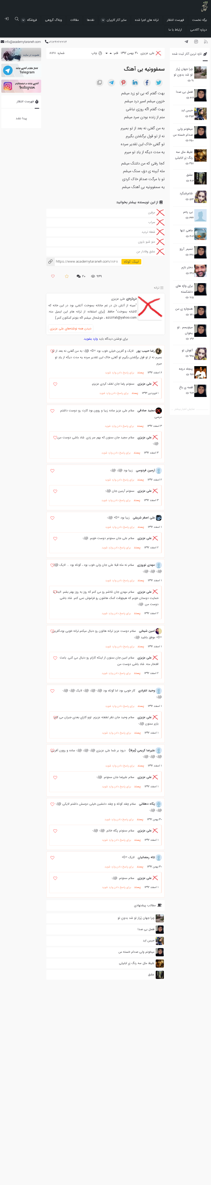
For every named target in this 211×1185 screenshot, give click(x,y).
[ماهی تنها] (200, 234)
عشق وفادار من (145, 251)
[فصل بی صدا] (200, 95)
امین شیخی (147, 630)
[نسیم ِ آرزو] (200, 252)
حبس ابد (187, 110)
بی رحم (188, 211)
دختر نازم (187, 267)
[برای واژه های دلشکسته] (200, 289)
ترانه (157, 287)
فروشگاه (32, 19)
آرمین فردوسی (145, 470)
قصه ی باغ (186, 387)
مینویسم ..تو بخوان (185, 330)
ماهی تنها (186, 230)
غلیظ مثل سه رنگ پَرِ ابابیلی (184, 155)
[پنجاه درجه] (200, 372)
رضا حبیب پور (146, 350)
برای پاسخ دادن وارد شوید (119, 373)
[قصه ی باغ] (200, 391)
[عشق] (200, 178)
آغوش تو (187, 350)
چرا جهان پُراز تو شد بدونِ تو (183, 72)
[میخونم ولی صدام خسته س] (200, 132)
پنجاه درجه (186, 368)
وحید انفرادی (146, 690)
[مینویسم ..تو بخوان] (200, 331)
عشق (189, 174)
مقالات (74, 19)
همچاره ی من (184, 308)
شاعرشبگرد (186, 193)
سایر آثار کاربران (117, 19)
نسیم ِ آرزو (186, 248)
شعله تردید (148, 231)
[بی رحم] (200, 215)
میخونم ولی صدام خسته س (183, 131)
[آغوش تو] (200, 354)
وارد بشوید (91, 338)
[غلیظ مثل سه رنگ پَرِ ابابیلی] (200, 155)
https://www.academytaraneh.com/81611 (82, 261)
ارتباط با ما (175, 29)
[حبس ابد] (200, 114)
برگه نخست (199, 19)
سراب (151, 222)
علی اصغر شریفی (144, 517)
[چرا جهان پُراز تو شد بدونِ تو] (200, 72)
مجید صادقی (146, 410)
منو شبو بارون (146, 241)
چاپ (94, 53)
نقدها (90, 19)
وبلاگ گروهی (53, 19)
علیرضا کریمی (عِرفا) (142, 750)
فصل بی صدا (184, 91)
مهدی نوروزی (146, 564)
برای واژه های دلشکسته (184, 288)
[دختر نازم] (200, 271)
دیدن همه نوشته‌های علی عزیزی (70, 328)
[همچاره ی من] (200, 312)
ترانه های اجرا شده (147, 19)
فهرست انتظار (175, 19)
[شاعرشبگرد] (200, 197)
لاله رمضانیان (146, 857)
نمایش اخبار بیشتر (184, 409)
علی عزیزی (118, 298)
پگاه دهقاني (147, 803)
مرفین (151, 212)
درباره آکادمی (198, 29)
